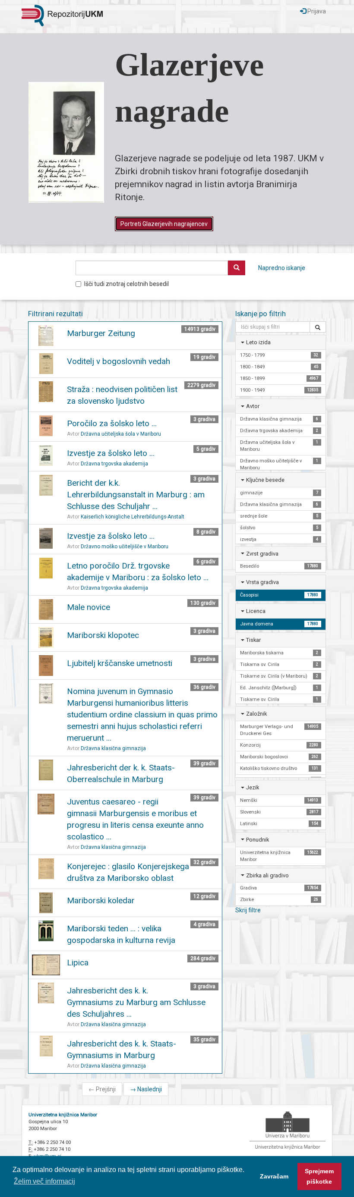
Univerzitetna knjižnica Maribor (62, 1115)
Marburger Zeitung (101, 333)
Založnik (256, 713)
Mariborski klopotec (103, 635)
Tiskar (253, 640)
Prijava (316, 11)
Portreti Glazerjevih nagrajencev (164, 223)
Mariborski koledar (101, 900)
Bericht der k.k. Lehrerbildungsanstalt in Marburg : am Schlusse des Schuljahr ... (136, 494)
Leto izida (258, 342)
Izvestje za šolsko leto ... (111, 453)
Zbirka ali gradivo (267, 875)
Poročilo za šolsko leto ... (112, 423)
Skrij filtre (248, 910)
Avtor (252, 406)
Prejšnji (102, 1089)
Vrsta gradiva (262, 582)
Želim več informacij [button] (44, 1181)
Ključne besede (265, 480)
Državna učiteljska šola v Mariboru (121, 434)
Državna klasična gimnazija (113, 748)
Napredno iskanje (281, 267)
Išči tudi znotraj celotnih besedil (126, 283)
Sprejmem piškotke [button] (319, 1176)
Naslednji (146, 1089)
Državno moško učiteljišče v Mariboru (124, 547)
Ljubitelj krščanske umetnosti (119, 663)
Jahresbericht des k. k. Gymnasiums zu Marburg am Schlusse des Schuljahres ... (136, 1002)
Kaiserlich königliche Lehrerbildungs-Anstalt (132, 517)
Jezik (252, 787)
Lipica (77, 963)
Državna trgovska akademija (114, 464)
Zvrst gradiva (262, 553)
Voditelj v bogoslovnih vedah (118, 361)
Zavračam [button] (274, 1176)
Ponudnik (257, 839)
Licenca (256, 611)
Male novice (88, 607)
